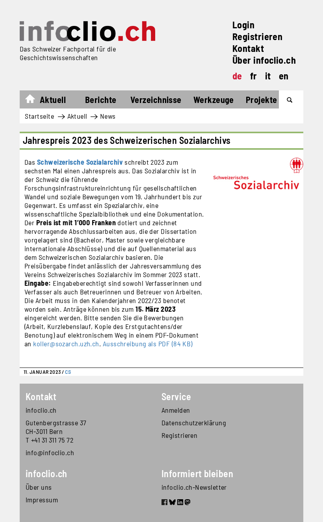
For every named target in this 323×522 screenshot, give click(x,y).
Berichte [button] (101, 99)
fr (253, 75)
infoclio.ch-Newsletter (194, 487)
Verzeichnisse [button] (156, 99)
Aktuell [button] (53, 99)
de (237, 75)
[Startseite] (87, 31)
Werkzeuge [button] (213, 99)
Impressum (42, 499)
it (268, 75)
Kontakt (248, 48)
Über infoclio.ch (264, 60)
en (284, 75)
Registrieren (257, 36)
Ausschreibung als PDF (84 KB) (148, 343)
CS (68, 372)
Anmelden (176, 410)
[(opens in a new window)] (164, 503)
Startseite (34, 100)
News (108, 116)
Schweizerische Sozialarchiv (80, 162)
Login (243, 24)
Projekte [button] (261, 99)
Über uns (39, 487)
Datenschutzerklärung (194, 422)
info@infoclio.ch (50, 452)
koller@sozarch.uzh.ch (66, 343)
